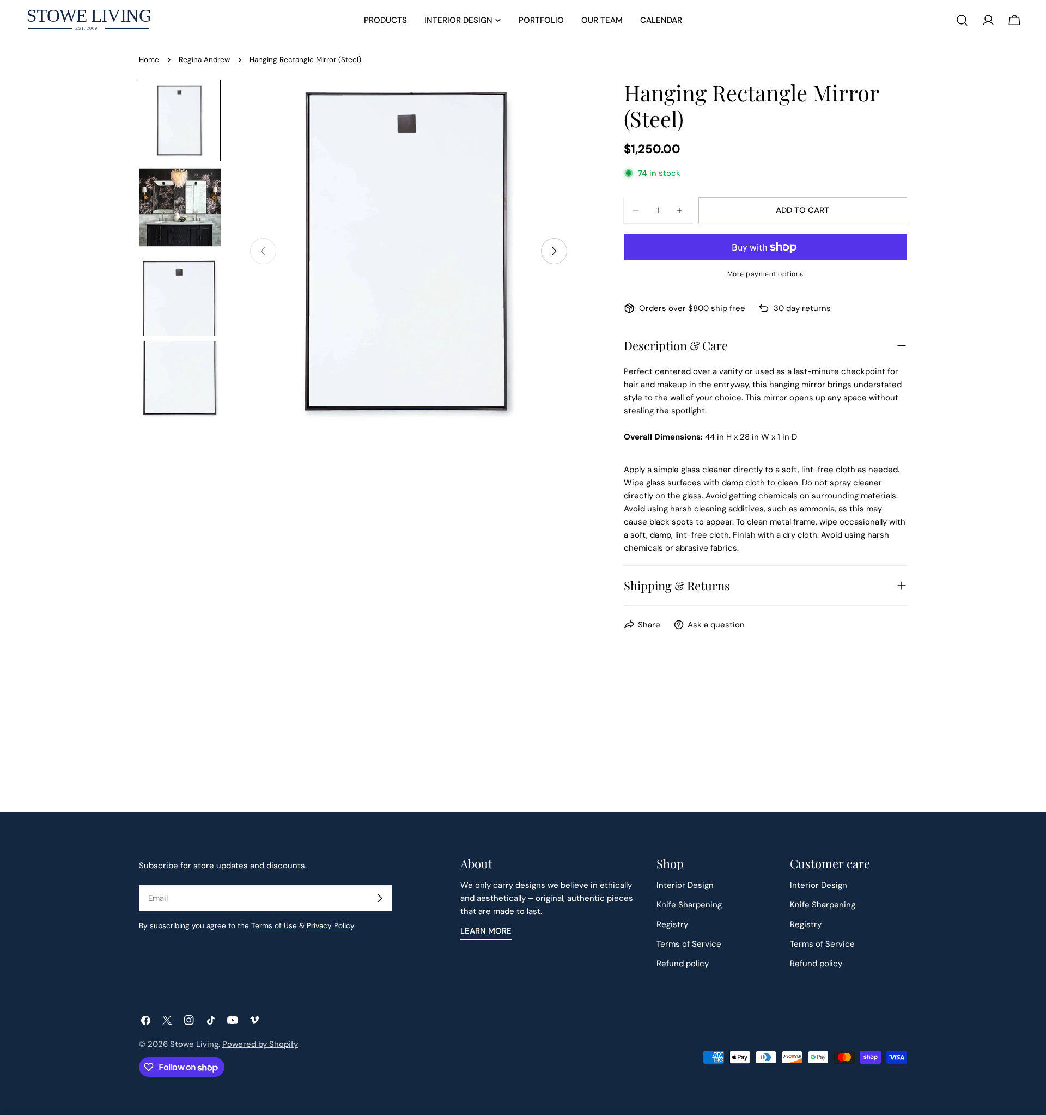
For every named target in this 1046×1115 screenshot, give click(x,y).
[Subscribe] (379, 898)
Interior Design (685, 885)
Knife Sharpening (689, 904)
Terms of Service (688, 944)
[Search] (962, 20)
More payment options (765, 274)
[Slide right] (554, 251)
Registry (672, 924)
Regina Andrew (204, 59)
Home (149, 59)
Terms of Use (274, 925)
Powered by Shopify (260, 1044)
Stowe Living (194, 1044)
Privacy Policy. (331, 925)
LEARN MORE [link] (486, 930)
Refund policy (682, 963)
